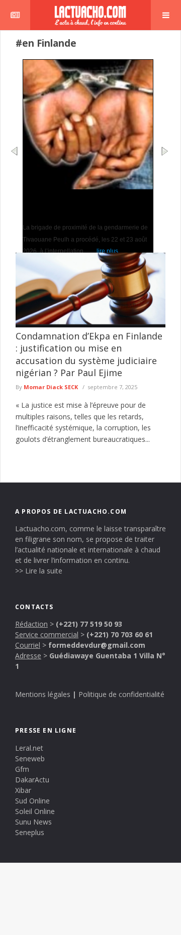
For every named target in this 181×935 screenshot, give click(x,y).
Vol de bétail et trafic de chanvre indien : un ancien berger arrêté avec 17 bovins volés (86, 205)
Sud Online (32, 800)
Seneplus (29, 832)
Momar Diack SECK (51, 387)
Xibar (23, 790)
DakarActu (32, 779)
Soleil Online (35, 811)
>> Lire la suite (38, 570)
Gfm (22, 769)
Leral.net (29, 748)
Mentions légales (42, 694)
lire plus (107, 251)
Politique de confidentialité (121, 694)
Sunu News (33, 822)
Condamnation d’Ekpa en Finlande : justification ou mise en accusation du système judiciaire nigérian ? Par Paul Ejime (89, 354)
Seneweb (30, 758)
